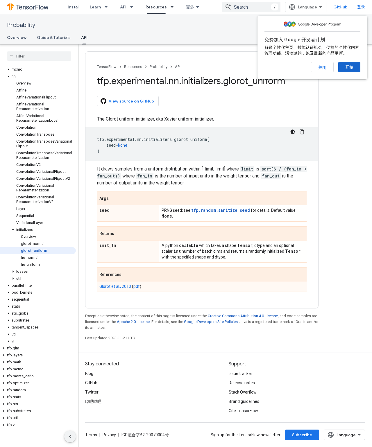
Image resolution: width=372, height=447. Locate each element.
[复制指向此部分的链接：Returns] (120, 233)
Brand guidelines (244, 401)
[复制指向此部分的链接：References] (127, 274)
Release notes (242, 382)
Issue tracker (240, 373)
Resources (156, 7)
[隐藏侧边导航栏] (70, 436)
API (123, 7)
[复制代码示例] (302, 132)
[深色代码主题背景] (292, 132)
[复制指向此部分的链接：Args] (114, 198)
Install (73, 7)
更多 (190, 7)
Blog (89, 373)
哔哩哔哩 (93, 401)
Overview (16, 37)
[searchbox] (39, 56)
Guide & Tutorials (54, 37)
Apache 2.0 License (133, 321)
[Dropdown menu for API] (133, 7)
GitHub (340, 7)
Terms (91, 434)
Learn (95, 7)
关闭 (322, 67)
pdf (136, 286)
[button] (38, 69)
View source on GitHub (131, 101)
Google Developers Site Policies (211, 321)
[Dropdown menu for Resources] (174, 7)
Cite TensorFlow (243, 410)
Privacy (109, 434)
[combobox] (251, 7)
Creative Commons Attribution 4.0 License (243, 316)
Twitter (92, 392)
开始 (349, 67)
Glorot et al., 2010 (115, 286)
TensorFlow (107, 66)
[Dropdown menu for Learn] (108, 7)
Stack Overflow (243, 392)
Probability (21, 25)
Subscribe (302, 434)
